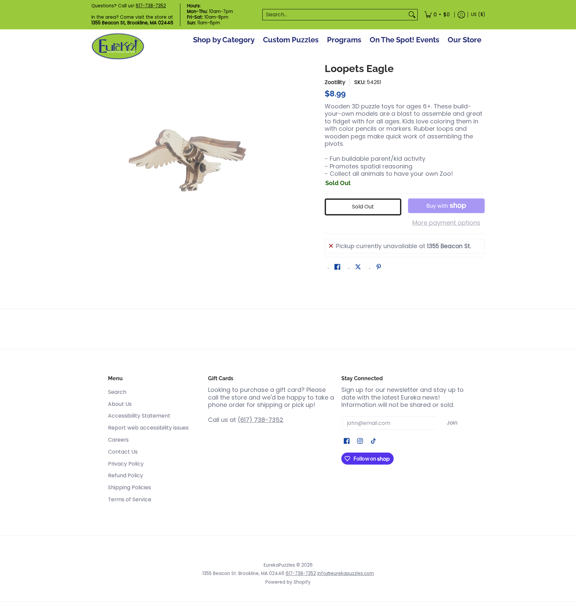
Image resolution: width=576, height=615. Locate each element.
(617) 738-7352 (260, 420)
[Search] (412, 14)
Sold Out (363, 206)
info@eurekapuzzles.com (345, 573)
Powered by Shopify (288, 582)
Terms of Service (129, 499)
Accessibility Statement (139, 416)
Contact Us (123, 452)
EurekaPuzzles (279, 565)
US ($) (478, 14)
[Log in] (461, 14)
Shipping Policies (129, 487)
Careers (118, 440)
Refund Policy (125, 475)
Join (452, 423)
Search (117, 392)
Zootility (335, 82)
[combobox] (335, 14)
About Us (120, 404)
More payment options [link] (446, 223)
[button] (337, 267)
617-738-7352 (151, 6)
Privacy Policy (126, 464)
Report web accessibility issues (148, 428)
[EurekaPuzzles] (118, 46)
